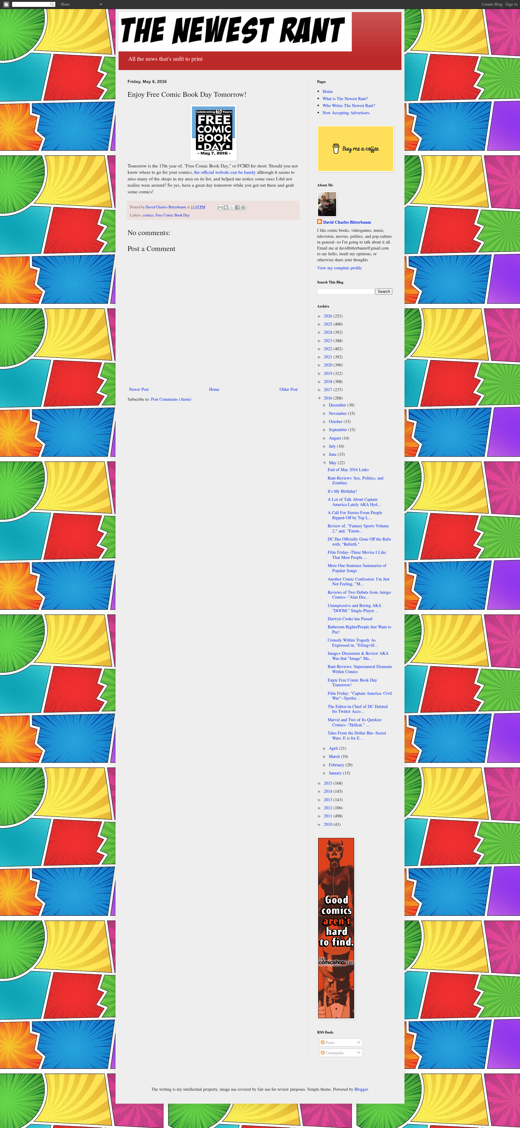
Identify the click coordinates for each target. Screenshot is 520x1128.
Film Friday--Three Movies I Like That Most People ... (357, 554)
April (334, 748)
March (335, 756)
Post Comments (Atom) (171, 399)
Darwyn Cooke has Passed (350, 618)
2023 (328, 340)
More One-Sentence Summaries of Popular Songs (357, 567)
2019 (328, 373)
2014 (328, 791)
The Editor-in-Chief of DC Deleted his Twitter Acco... (358, 708)
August (335, 438)
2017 (328, 389)
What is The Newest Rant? (345, 98)
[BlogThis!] (226, 207)
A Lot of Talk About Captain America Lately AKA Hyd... (354, 501)
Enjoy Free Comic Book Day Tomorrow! (352, 682)
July (333, 446)
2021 (328, 357)
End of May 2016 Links (348, 469)
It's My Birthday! (342, 491)
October (336, 421)
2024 (328, 332)
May (333, 462)
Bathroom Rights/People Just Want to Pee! (359, 629)
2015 (328, 783)
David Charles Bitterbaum (347, 222)
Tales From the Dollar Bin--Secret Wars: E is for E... (357, 735)
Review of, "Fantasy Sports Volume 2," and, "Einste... (358, 528)
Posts (329, 1042)
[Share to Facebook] (237, 207)
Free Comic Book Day (173, 215)
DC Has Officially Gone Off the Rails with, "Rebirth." (359, 541)
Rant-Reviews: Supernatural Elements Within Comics (360, 669)
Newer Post (139, 389)
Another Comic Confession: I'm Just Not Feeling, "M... (358, 581)
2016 (328, 398)
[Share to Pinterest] (243, 207)
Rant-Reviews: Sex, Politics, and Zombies (355, 480)
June (333, 454)
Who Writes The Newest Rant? (349, 105)
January (336, 773)
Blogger (361, 1089)
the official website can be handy (225, 172)
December (338, 405)
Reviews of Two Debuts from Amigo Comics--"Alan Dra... (359, 594)
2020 (328, 365)
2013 (328, 799)
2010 (328, 824)
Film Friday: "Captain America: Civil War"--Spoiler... (360, 695)
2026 (328, 316)
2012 (328, 808)
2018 (328, 381)
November (338, 413)
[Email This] (220, 207)
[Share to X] (232, 207)
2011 (328, 816)
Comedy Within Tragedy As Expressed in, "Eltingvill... (353, 642)
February (337, 765)
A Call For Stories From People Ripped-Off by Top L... (355, 515)
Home (214, 389)
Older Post (289, 389)
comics (148, 215)
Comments (334, 1053)
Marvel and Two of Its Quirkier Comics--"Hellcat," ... (355, 722)
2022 (328, 348)
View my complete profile (339, 268)
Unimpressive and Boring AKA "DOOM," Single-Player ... (354, 607)
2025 (328, 324)
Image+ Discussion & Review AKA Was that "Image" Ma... (358, 655)
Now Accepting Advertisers (346, 112)
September (338, 429)
